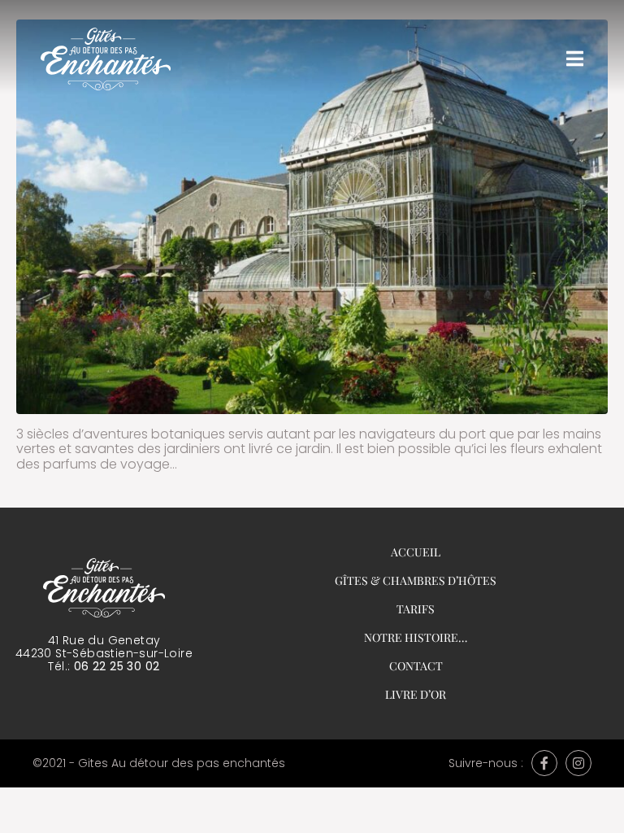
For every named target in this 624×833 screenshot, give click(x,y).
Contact (416, 666)
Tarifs (415, 609)
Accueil (415, 552)
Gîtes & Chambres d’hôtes (415, 580)
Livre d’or (415, 694)
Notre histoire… (415, 637)
